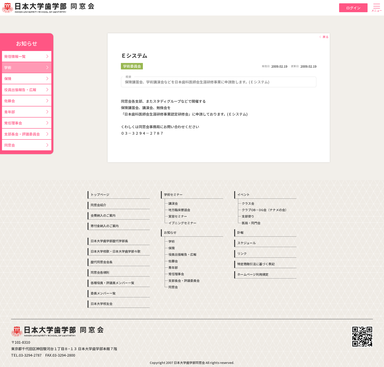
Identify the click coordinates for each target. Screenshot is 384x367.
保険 (171, 248)
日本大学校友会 (101, 303)
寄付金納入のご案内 (105, 226)
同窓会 (173, 287)
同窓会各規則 (100, 272)
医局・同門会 (251, 223)
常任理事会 (176, 274)
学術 (171, 241)
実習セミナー (177, 216)
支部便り (248, 216)
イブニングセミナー (182, 223)
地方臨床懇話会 (179, 210)
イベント (243, 194)
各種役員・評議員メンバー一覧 (112, 283)
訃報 (240, 232)
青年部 (173, 267)
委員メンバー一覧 (103, 293)
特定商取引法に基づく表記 (256, 264)
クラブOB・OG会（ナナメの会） (265, 210)
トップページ (100, 194)
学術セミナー (173, 194)
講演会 (173, 203)
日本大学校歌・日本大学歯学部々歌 (115, 251)
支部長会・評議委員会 (184, 280)
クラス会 (248, 203)
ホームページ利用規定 (252, 274)
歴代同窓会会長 (101, 262)
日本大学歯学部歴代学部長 (109, 241)
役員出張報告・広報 (182, 254)
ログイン (353, 7)
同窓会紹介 (98, 205)
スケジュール (246, 243)
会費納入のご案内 (103, 215)
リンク (242, 253)
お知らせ (170, 232)
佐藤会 (173, 261)
